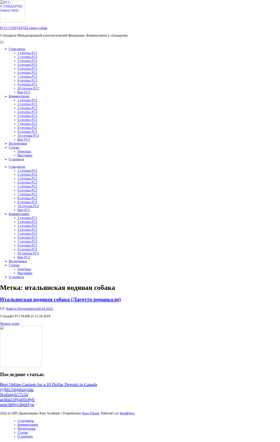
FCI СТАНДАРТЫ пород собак (23, 28)
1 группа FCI (27, 53)
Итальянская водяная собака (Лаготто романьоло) (60, 299)
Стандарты (17, 49)
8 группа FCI (27, 80)
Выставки (25, 155)
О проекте (16, 159)
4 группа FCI (27, 65)
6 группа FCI (27, 72)
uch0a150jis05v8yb (17, 399)
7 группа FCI (27, 76)
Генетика (24, 151)
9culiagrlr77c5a (14, 394)
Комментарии (19, 96)
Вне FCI (24, 92)
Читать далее (9, 323)
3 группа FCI (27, 61)
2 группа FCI (27, 57)
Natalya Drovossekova (21, 308)
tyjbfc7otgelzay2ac (17, 389)
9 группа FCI (27, 84)
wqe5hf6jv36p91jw (17, 404)
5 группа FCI (27, 68)
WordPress (126, 413)
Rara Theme (90, 413)
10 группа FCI (28, 88)
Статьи (14, 147)
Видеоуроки (18, 143)
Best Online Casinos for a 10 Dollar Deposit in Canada (48, 384)
